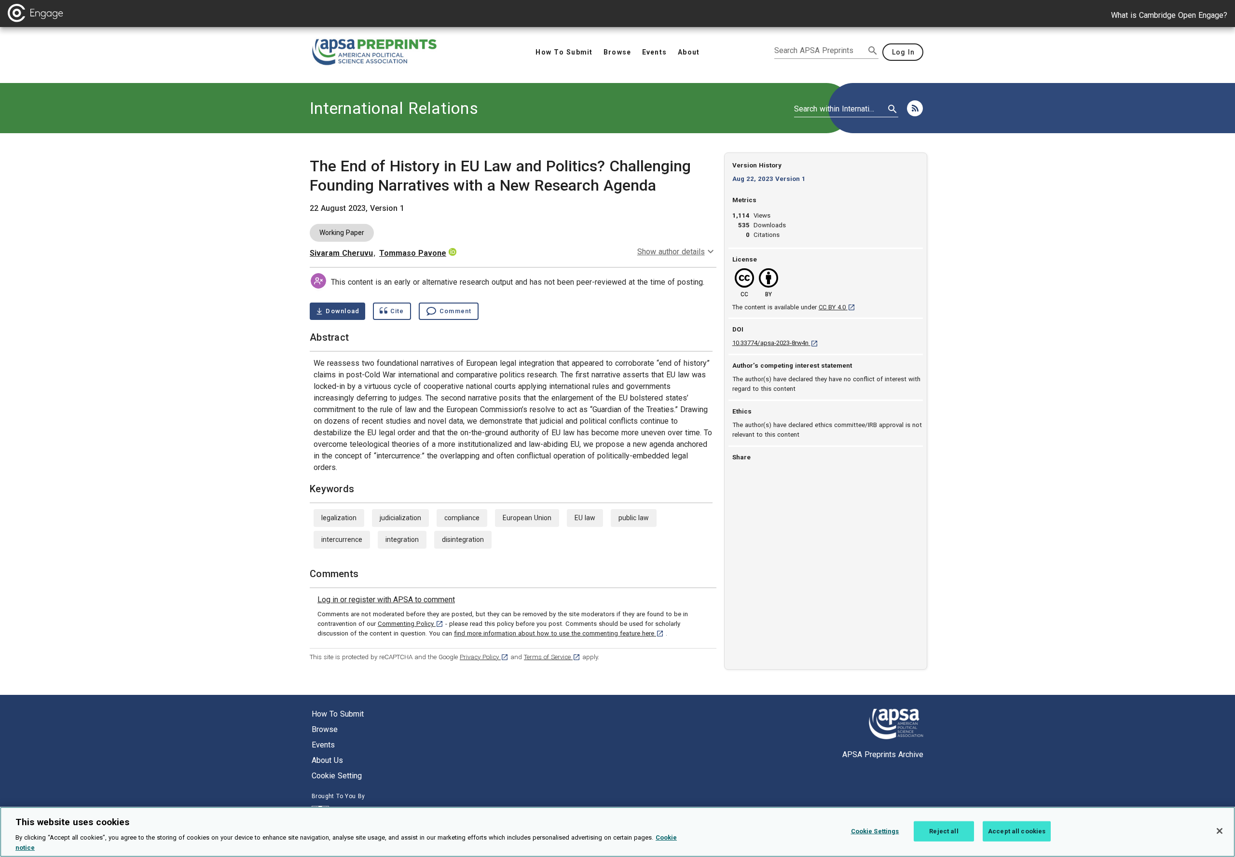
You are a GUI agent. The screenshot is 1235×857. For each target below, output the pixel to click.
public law (633, 518)
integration (402, 539)
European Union (527, 518)
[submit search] (872, 50)
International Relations (394, 108)
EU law (585, 518)
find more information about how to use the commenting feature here (559, 633)
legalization (339, 518)
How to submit (338, 714)
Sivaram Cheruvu (341, 253)
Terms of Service (552, 657)
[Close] (1219, 831)
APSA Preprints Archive (882, 754)
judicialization (400, 518)
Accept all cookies (1016, 831)
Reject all (943, 831)
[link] (386, 600)
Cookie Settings (875, 831)
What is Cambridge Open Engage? (1169, 15)
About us (327, 760)
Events (323, 744)
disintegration (463, 539)
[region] (617, 832)
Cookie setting (337, 775)
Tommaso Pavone (412, 253)
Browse (325, 729)
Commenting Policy (410, 623)
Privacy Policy (484, 657)
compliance (462, 518)
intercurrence (341, 539)
